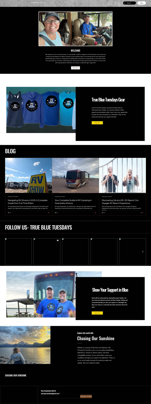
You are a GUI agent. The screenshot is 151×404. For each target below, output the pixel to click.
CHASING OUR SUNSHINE (15, 375)
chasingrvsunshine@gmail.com (50, 393)
